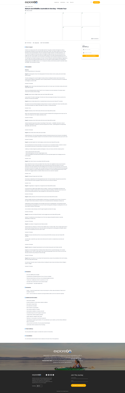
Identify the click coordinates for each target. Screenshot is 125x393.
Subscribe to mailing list (78, 385)
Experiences (56, 2)
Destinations (62, 2)
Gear (68, 2)
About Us (71, 2)
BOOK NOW (96, 2)
